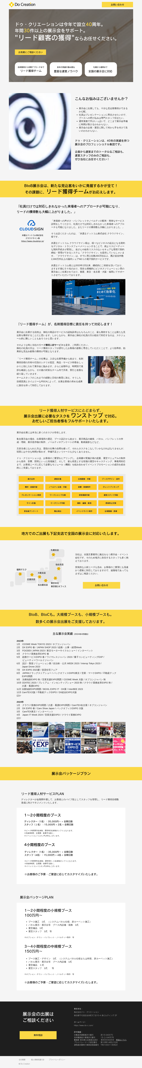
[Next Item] (121, 738)
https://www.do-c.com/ (83, 1025)
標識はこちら (121, 1040)
